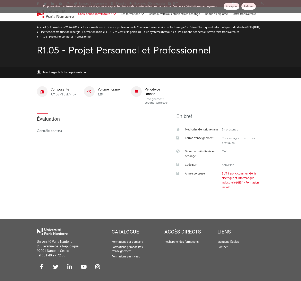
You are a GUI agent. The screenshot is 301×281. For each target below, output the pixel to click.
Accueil (41, 27)
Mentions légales (228, 242)
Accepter (231, 6)
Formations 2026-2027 (64, 27)
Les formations (130, 14)
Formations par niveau (126, 256)
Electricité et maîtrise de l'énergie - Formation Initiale (72, 32)
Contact (222, 247)
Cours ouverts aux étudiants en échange (174, 14)
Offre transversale (244, 14)
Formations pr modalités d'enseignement (127, 249)
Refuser (248, 6)
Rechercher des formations (181, 242)
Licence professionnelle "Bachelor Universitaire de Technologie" (146, 27)
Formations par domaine (127, 242)
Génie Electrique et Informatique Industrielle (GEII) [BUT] (225, 27)
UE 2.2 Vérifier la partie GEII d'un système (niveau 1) (141, 32)
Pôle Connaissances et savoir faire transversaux (208, 32)
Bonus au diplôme (216, 14)
